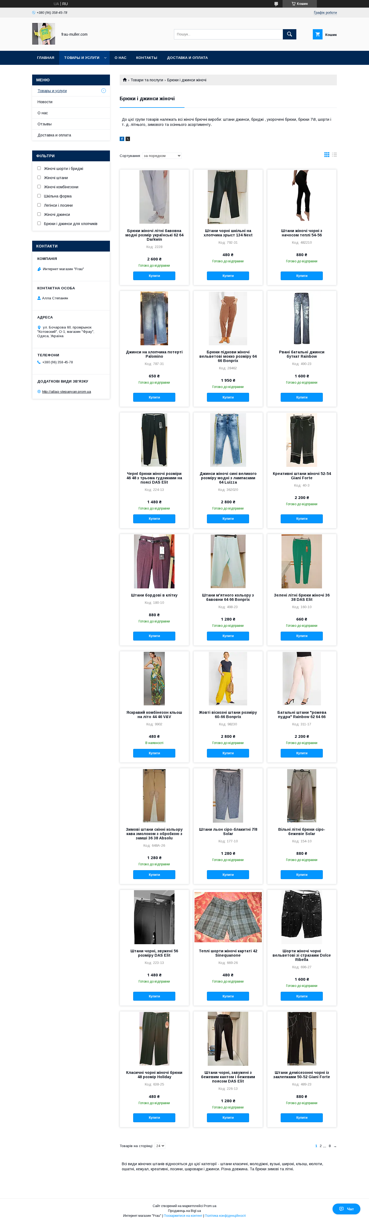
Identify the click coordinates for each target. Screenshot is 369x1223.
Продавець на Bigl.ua (184, 1211)
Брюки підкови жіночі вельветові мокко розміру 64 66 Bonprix (228, 356)
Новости (45, 102)
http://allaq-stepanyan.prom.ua (66, 392)
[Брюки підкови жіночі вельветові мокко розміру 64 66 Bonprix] (228, 318)
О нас (120, 58)
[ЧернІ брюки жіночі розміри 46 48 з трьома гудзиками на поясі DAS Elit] (154, 440)
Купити (154, 276)
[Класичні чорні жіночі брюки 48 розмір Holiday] (154, 1038)
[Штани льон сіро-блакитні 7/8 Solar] (228, 795)
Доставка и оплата (187, 58)
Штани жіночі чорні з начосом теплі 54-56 (301, 233)
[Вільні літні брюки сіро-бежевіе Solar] (301, 795)
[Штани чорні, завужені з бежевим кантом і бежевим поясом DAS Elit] (228, 1038)
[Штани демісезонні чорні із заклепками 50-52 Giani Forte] (301, 1038)
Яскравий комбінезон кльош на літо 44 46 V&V (154, 714)
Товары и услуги (81, 58)
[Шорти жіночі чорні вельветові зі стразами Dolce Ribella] (301, 917)
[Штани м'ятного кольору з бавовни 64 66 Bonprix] (228, 561)
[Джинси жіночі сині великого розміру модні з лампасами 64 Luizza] (228, 440)
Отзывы (45, 124)
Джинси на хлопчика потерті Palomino (154, 354)
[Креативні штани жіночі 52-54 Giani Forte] (301, 440)
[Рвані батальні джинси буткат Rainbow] (301, 318)
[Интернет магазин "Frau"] (43, 44)
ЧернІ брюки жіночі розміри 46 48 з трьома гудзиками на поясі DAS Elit (154, 477)
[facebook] (122, 140)
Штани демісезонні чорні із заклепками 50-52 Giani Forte (301, 1074)
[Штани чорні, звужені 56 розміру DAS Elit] (154, 917)
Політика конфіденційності (225, 1216)
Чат (350, 1209)
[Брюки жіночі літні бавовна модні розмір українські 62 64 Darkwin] (154, 197)
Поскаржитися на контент (183, 1216)
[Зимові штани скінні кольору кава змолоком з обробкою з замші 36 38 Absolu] (154, 795)
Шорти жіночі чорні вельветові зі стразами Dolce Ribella (302, 955)
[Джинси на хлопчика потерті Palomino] (154, 318)
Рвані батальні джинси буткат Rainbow (301, 354)
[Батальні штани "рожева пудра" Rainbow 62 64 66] (301, 678)
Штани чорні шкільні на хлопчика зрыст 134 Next (228, 233)
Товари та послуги (146, 80)
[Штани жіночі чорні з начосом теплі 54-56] (301, 197)
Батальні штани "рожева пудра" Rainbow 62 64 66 (301, 714)
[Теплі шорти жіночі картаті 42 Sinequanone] (228, 917)
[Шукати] (289, 34)
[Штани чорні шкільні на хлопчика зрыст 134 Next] (228, 197)
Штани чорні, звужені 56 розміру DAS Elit (154, 953)
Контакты (146, 58)
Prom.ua (210, 1206)
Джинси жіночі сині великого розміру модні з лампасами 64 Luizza (228, 477)
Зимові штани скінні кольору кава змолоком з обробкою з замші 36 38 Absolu (154, 833)
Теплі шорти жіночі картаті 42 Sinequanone (228, 953)
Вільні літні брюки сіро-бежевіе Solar (301, 831)
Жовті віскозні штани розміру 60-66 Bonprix (228, 714)
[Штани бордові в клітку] (154, 561)
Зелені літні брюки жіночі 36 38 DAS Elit (302, 597)
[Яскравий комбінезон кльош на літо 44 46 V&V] (154, 678)
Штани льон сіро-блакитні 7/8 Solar (228, 831)
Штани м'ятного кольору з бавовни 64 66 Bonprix (228, 597)
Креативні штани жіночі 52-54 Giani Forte (302, 475)
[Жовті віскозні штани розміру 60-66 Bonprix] (228, 678)
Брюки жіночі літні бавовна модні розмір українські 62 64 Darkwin (154, 235)
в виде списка (334, 156)
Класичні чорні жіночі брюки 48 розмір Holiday (154, 1074)
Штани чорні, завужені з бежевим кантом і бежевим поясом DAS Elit (228, 1076)
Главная (45, 58)
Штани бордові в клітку (154, 595)
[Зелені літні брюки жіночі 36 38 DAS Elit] (301, 561)
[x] (128, 140)
